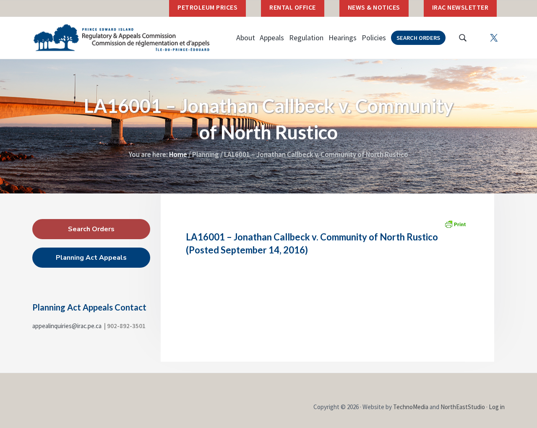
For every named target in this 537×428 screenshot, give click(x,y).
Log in (497, 407)
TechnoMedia (410, 407)
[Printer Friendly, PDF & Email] (455, 224)
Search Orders (91, 229)
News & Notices (374, 7)
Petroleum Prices (207, 7)
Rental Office (292, 7)
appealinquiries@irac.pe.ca (67, 326)
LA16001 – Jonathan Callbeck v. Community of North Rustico (312, 237)
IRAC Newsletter (460, 7)
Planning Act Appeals (91, 257)
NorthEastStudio (463, 407)
